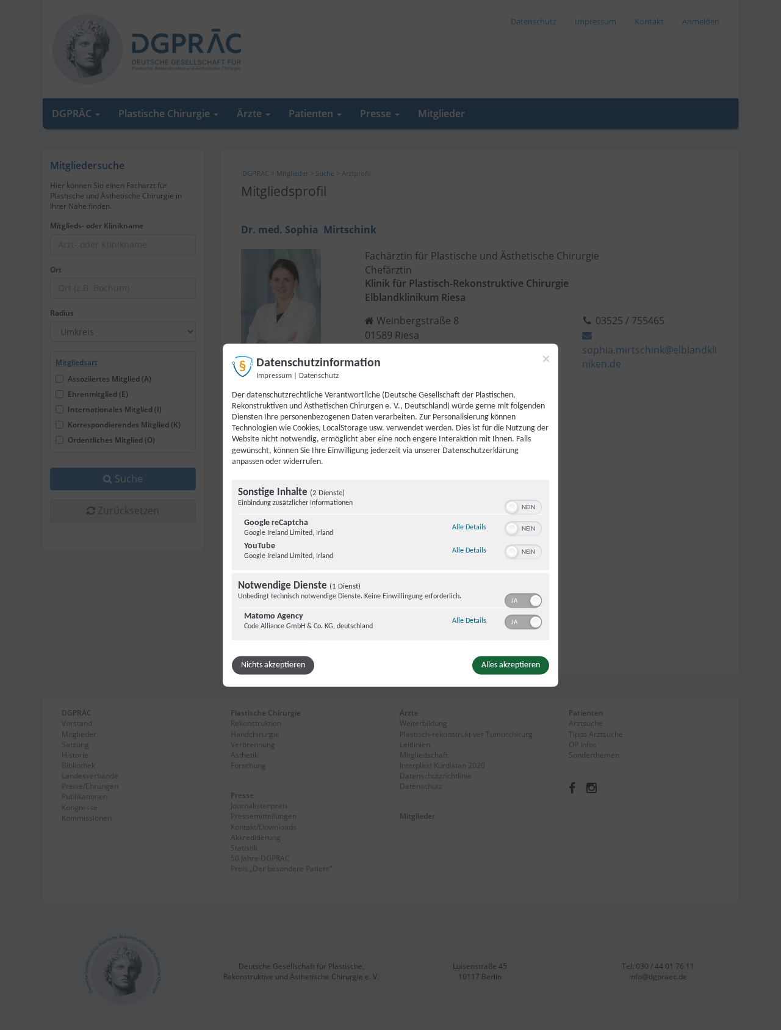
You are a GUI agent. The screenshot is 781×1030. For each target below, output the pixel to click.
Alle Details (469, 527)
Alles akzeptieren (510, 665)
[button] (511, 507)
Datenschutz (319, 375)
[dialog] (390, 514)
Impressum (274, 375)
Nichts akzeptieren (273, 665)
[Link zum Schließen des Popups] (546, 358)
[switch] (523, 506)
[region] (390, 562)
